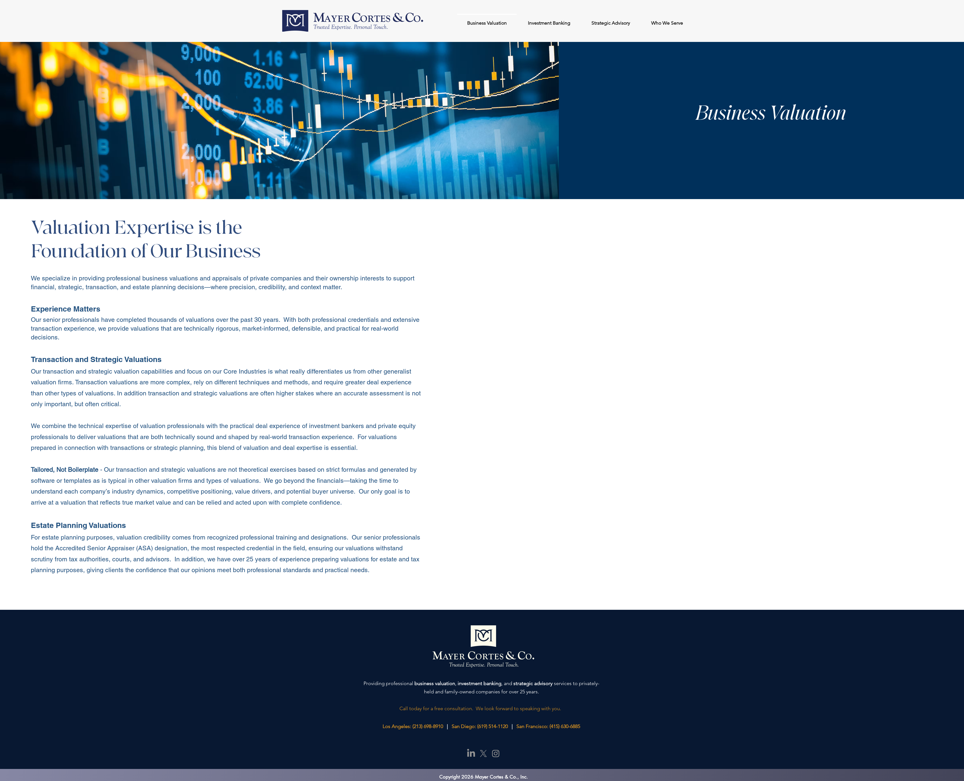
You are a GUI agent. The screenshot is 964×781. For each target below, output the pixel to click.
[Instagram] (496, 753)
